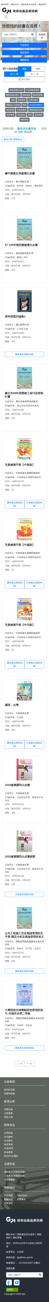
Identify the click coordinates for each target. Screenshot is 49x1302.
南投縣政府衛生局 (24, 253)
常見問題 (8, 1195)
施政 (24, 69)
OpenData (22, 1195)
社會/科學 (8, 1148)
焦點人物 (8, 1117)
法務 (13, 100)
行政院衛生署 (22, 713)
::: (7, 1215)
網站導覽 (5, 4)
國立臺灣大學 (22, 325)
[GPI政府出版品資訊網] (20, 10)
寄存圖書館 (9, 1179)
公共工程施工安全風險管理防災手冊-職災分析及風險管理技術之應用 (24, 937)
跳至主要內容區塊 (7, 1)
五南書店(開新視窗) (34, 504)
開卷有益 (9, 1124)
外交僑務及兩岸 (32, 90)
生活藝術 (8, 1137)
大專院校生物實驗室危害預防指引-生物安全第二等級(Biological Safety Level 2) (24, 1013)
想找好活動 (9, 1089)
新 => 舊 (14, 74)
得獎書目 (21, 1199)
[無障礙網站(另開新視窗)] (12, 1289)
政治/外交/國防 (11, 1156)
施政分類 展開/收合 (13, 139)
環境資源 (10, 110)
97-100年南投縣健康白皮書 (21, 244)
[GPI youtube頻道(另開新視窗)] (17, 1282)
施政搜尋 (24, 52)
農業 (24, 105)
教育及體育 (38, 95)
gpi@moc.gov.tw (25, 1257)
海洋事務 (10, 115)
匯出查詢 (26, 79)
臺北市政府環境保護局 (27, 401)
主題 (11, 69)
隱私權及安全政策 (28, 4)
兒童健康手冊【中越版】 (20, 544)
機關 (38, 69)
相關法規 (8, 1199)
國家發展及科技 (36, 110)
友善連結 (8, 1203)
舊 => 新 (35, 74)
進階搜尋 (42, 36)
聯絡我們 (42, 4)
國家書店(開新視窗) (24, 354)
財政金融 (26, 95)
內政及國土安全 (16, 90)
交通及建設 (33, 100)
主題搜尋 (24, 45)
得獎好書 (8, 1109)
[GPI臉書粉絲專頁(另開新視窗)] (9, 1282)
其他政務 (38, 115)
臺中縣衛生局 (22, 181)
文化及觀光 (21, 110)
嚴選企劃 (9, 1101)
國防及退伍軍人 (13, 95)
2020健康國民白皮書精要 (20, 856)
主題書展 (8, 1113)
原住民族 (21, 115)
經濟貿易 (21, 100)
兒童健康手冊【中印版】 (20, 624)
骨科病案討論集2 (15, 316)
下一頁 (29, 1064)
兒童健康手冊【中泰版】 (20, 464)
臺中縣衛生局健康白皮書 (20, 173)
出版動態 (9, 1081)
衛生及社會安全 (36, 105)
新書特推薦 (9, 1093)
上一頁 (19, 1064)
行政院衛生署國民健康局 (28, 473)
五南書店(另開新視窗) (14, 1176)
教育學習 (8, 1144)
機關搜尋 (24, 60)
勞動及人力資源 (13, 105)
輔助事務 (24, 120)
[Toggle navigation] (6, 17)
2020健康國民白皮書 (17, 784)
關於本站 (15, 4)
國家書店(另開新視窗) (14, 1172)
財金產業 (8, 1152)
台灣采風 (8, 1133)
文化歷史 (8, 1140)
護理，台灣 (12, 704)
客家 (30, 115)
